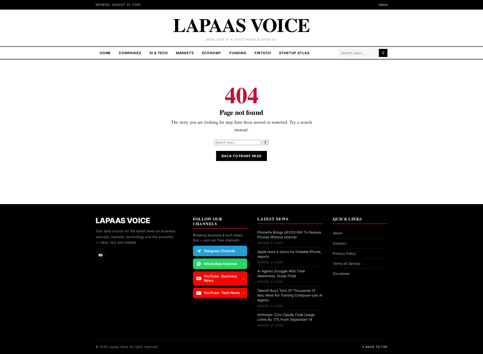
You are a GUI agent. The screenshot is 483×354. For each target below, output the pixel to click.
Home (383, 5)
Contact (339, 243)
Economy (212, 53)
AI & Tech (158, 53)
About (337, 233)
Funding (238, 53)
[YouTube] (100, 255)
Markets (185, 53)
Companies (130, 53)
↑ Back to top (374, 347)
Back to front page (242, 156)
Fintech (263, 53)
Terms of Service (346, 264)
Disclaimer (341, 274)
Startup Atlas (294, 53)
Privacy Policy (344, 253)
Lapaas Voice (241, 25)
